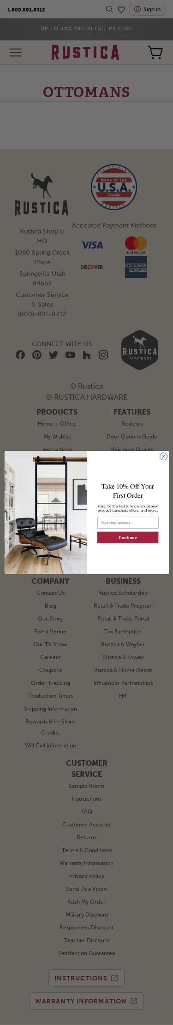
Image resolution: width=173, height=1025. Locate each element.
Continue (128, 537)
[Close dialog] (163, 456)
